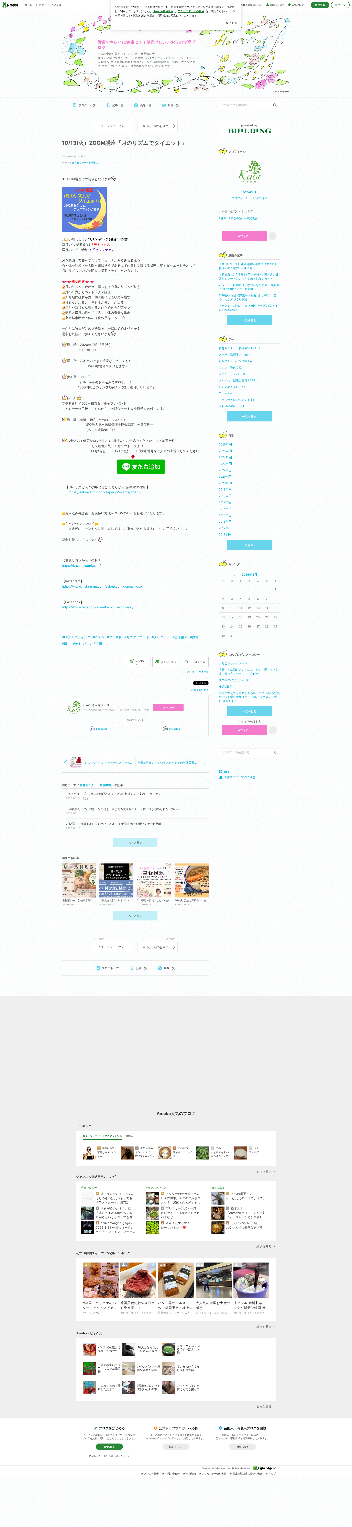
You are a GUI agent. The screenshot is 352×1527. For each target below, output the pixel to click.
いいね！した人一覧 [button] (198, 671)
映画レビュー (89, 1187)
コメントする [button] (169, 661)
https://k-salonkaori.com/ (81, 566)
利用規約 (191, 1473)
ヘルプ (272, 1473)
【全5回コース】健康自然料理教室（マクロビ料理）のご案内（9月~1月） (248, 266)
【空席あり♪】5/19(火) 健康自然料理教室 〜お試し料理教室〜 (248, 308)
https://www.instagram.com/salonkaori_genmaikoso (102, 586)
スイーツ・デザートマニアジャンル (102, 1136)
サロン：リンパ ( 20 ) (233, 374)
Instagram (174, 728)
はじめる (109, 1446)
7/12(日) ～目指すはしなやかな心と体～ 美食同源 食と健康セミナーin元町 (249, 287)
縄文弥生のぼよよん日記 (234, 680)
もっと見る (135, 842)
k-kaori (249, 191)
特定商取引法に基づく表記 (247, 1473)
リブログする (197, 661)
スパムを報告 (151, 1473)
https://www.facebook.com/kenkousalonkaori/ (97, 607)
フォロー (168, 707)
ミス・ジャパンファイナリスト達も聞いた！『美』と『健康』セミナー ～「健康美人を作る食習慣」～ (115, 126)
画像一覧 (145, 105)
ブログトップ (87, 105)
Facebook (102, 728)
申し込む (242, 1446)
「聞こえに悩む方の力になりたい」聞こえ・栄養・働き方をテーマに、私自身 (249, 671)
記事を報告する (200, 689)
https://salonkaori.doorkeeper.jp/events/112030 (104, 492)
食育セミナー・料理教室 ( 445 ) (239, 348)
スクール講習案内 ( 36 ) (234, 354)
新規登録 (320, 5)
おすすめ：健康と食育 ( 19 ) (237, 380)
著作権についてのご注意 (239, 777)
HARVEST (225, 686)
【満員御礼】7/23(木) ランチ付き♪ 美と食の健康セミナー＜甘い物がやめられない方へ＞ (248, 276)
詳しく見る (176, 1446)
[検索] (275, 105)
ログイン (340, 5)
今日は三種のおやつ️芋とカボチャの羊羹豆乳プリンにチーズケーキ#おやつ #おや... (160, 126)
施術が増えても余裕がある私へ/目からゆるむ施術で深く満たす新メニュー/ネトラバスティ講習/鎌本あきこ (249, 697)
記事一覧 (117, 105)
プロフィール (240, 198)
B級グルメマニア (156, 1187)
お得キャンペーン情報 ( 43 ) (237, 361)
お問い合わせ (172, 1473)
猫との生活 (218, 1187)
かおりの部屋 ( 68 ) (231, 406)
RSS (227, 771)
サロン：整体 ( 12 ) (231, 367)
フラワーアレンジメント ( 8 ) (237, 399)
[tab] (102, 1136)
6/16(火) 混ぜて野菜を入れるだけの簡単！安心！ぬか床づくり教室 (247, 297)
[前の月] (234, 575)
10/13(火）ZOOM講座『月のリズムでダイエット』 (124, 143)
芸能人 (129, 1136)
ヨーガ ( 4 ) (226, 393)
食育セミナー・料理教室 (85, 162)
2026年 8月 (249, 574)
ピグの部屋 (260, 198)
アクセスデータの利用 (214, 1473)
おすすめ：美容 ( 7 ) (232, 386)
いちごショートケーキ (233, 663)
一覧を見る (249, 320)
